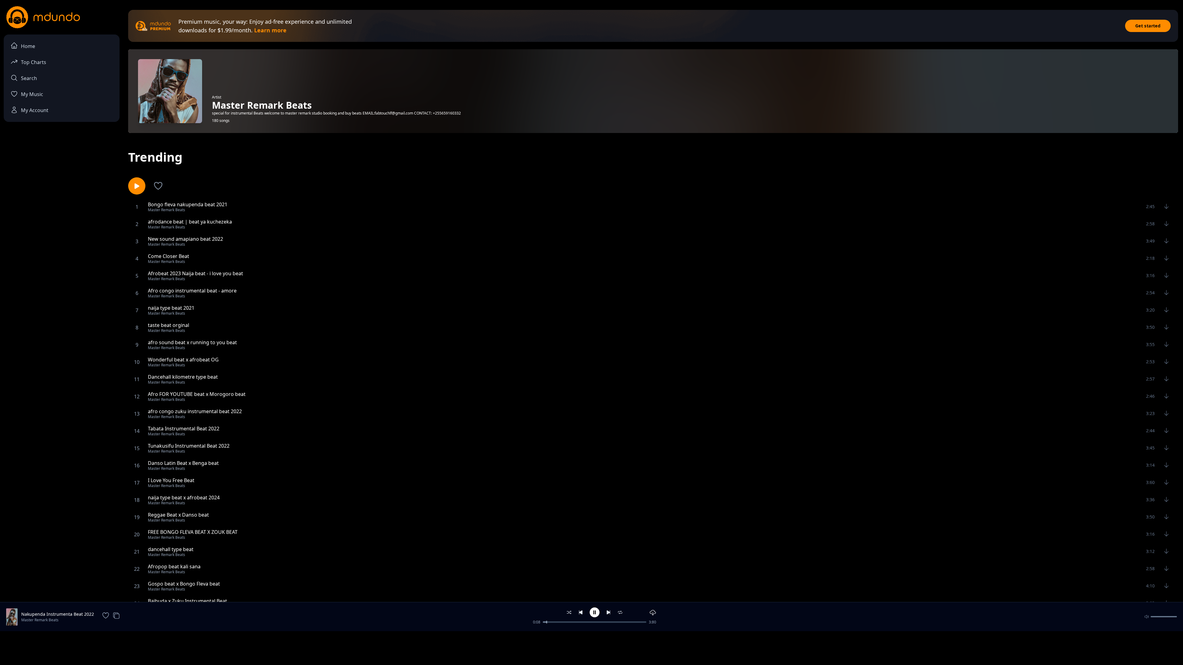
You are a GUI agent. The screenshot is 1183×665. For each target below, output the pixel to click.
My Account (34, 110)
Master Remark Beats (40, 620)
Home (28, 46)
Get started (1148, 26)
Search (29, 78)
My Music (32, 94)
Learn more (270, 30)
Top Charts (33, 62)
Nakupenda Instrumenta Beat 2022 (57, 614)
